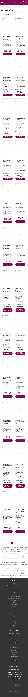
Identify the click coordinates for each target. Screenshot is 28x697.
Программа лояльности (14, 635)
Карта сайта (14, 660)
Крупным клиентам (14, 594)
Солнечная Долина (19, 127)
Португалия (17, 432)
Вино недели (14, 600)
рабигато (7, 473)
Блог (14, 658)
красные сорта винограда (18, 253)
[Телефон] (14, 2)
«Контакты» (25, 564)
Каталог (14, 580)
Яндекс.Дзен (16, 685)
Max (19, 685)
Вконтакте (8, 685)
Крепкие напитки (14, 589)
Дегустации (14, 652)
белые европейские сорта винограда (7, 167)
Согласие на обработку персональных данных (14, 642)
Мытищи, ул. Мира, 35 (15, 678)
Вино (14, 583)
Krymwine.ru (20, 549)
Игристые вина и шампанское (14, 585)
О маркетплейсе (14, 614)
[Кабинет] (20, 2)
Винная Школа (14, 650)
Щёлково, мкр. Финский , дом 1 (15, 676)
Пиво (14, 602)
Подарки (14, 592)
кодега (4, 472)
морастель (5, 253)
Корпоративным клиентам (14, 640)
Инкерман (17, 344)
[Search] (17, 2)
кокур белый (9, 124)
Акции (14, 617)
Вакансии (14, 623)
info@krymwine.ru (15, 669)
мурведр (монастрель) (7, 43)
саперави (5, 252)
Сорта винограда (14, 656)
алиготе (17, 83)
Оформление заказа (14, 633)
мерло (4, 85)
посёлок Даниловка (6, 343)
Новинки (14, 606)
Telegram (12, 685)
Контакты (14, 625)
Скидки (14, 608)
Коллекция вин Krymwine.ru (14, 596)
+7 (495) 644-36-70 (14, 666)
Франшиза (14, 621)
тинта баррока (18, 427)
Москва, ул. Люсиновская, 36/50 (15, 672)
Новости (14, 619)
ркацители (5, 125)
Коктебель (7, 86)
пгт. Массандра (9, 45)
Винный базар (14, 604)
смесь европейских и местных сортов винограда (18, 297)
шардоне (9, 428)
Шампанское (14, 587)
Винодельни (14, 654)
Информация (14, 647)
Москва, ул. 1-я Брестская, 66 (15, 674)
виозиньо (9, 471)
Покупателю (14, 630)
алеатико (9, 252)
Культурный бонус (14, 637)
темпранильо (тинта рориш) (19, 429)
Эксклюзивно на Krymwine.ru (14, 598)
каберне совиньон (6, 83)
